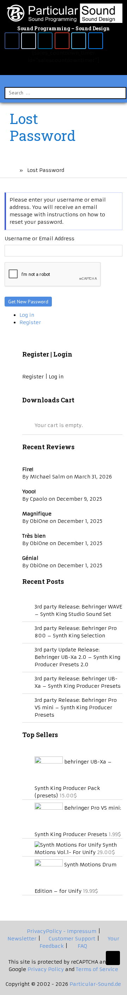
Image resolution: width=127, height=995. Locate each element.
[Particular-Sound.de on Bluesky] (95, 40)
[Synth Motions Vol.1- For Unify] (69, 845)
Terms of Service (97, 969)
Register (30, 322)
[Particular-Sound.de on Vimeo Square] (78, 40)
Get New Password (28, 301)
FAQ (80, 946)
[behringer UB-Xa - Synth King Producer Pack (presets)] (49, 762)
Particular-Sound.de (95, 984)
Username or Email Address (39, 238)
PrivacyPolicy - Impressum (60, 931)
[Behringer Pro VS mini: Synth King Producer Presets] (49, 808)
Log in (26, 315)
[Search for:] (65, 92)
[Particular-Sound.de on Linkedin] (45, 40)
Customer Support (71, 938)
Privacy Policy (46, 969)
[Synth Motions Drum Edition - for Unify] (49, 864)
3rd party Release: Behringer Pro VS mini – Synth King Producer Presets (76, 707)
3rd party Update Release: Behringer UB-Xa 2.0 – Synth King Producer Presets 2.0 (77, 657)
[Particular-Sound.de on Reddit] (28, 40)
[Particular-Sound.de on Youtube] (62, 40)
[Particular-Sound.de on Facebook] (12, 40)
